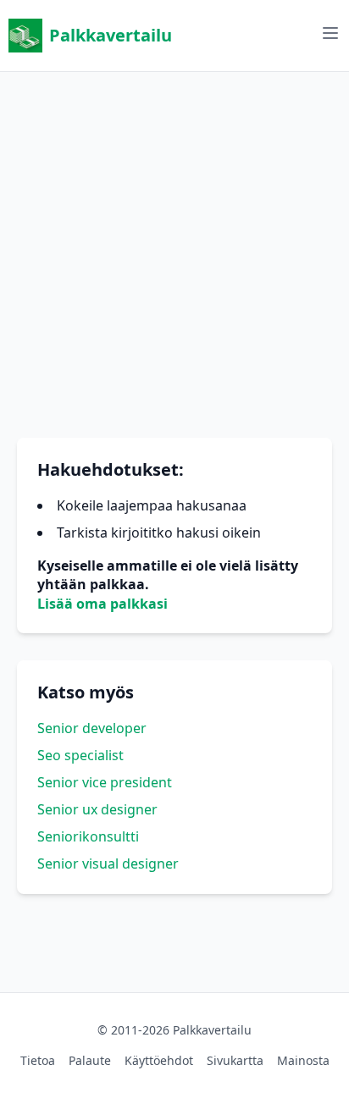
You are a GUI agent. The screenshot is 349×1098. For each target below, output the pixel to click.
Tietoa (37, 1060)
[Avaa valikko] (330, 33)
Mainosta (303, 1060)
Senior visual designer (108, 863)
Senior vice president (104, 782)
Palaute (90, 1060)
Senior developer (92, 728)
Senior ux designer (97, 809)
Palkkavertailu (110, 35)
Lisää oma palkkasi (102, 603)
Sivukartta (235, 1060)
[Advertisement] (174, 246)
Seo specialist (80, 755)
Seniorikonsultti (88, 836)
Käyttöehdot (159, 1060)
